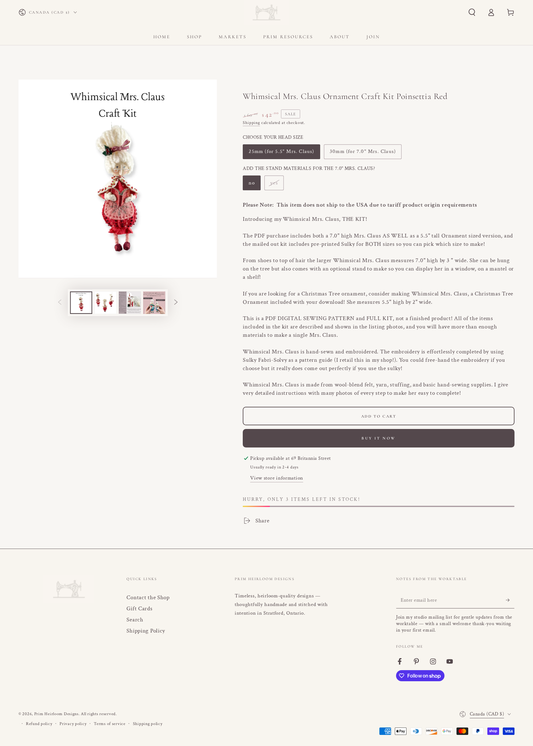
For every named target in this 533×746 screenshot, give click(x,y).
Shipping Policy (145, 631)
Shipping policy (148, 724)
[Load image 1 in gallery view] (81, 302)
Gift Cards (139, 608)
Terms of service (110, 724)
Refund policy (39, 724)
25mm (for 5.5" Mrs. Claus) (281, 153)
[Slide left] (60, 303)
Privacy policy (73, 724)
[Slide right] (176, 303)
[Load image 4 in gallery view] (154, 302)
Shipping (251, 123)
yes (277, 184)
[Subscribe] (510, 600)
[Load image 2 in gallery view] (105, 302)
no (254, 184)
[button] (471, 12)
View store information (276, 478)
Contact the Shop (148, 597)
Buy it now (379, 438)
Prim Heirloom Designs (56, 714)
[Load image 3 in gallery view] (130, 302)
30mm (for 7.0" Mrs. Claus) (362, 153)
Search (134, 620)
